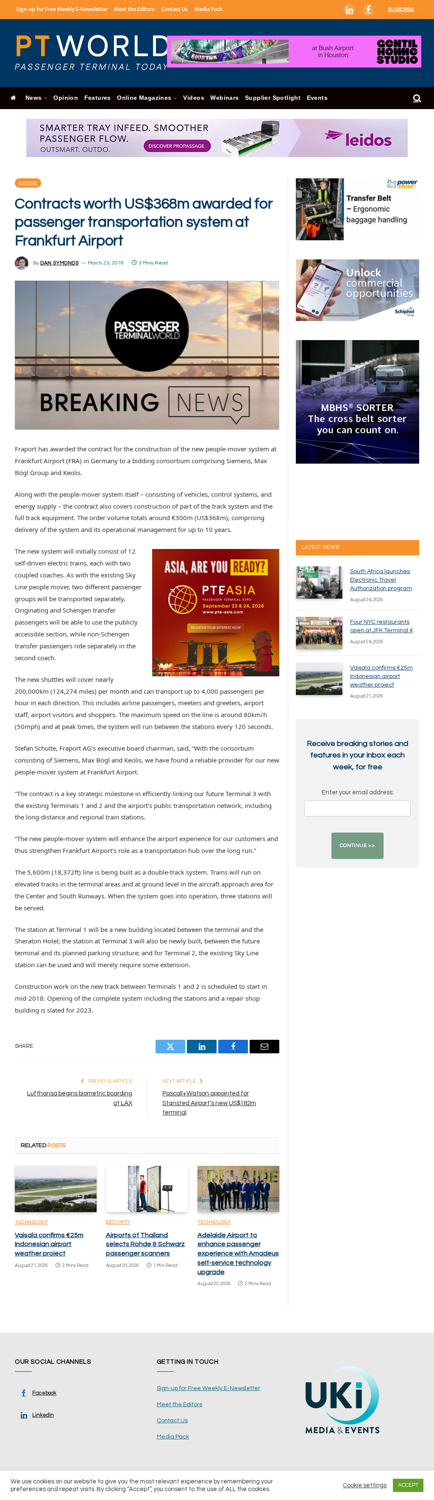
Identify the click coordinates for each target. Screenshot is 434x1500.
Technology (31, 1222)
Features (97, 98)
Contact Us (174, 9)
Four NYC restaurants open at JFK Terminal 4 (381, 626)
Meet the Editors (134, 9)
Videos (193, 98)
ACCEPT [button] (408, 1485)
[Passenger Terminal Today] (97, 53)
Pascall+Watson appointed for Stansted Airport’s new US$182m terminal (209, 1103)
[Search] (416, 98)
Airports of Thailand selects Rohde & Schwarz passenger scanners (145, 1244)
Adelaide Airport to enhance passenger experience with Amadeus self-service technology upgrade (238, 1253)
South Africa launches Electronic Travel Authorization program (381, 579)
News (33, 98)
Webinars (224, 98)
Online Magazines (144, 98)
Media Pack (209, 9)
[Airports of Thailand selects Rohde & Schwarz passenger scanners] (147, 1189)
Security (118, 1222)
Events (317, 98)
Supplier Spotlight (272, 98)
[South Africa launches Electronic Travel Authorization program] (319, 582)
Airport (28, 183)
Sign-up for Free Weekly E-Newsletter (62, 9)
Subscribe (401, 9)
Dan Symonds (59, 263)
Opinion (65, 98)
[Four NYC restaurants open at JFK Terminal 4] (319, 633)
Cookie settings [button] (365, 1485)
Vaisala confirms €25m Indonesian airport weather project (49, 1244)
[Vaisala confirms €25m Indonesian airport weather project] (56, 1189)
